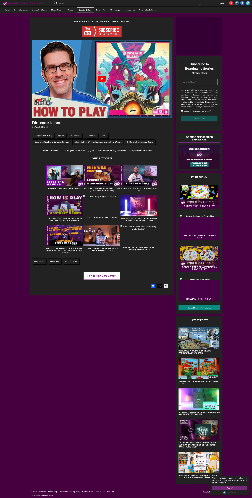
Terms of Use (100, 492)
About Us (42, 492)
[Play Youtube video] (102, 79)
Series (70, 10)
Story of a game (21, 10)
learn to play (39, 261)
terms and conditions (201, 111)
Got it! (230, 488)
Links (113, 492)
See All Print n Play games (199, 308)
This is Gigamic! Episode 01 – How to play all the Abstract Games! (65, 219)
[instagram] (237, 3)
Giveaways (115, 10)
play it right (54, 261)
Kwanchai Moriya (102, 142)
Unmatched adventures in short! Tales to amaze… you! (102, 249)
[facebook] (242, 3)
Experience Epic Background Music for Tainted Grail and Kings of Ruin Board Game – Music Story (197, 445)
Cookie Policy (87, 492)
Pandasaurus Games (144, 142)
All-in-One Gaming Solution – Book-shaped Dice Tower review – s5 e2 (199, 413)
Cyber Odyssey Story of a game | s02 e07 (139, 189)
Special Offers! (85, 10)
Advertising (52, 492)
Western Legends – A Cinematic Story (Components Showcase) (101, 189)
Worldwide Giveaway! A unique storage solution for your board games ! (197, 477)
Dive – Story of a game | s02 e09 (102, 218)
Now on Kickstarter (147, 10)
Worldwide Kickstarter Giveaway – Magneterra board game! (195, 352)
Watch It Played (41, 127)
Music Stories (57, 10)
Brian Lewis (48, 142)
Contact (222, 3)
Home (7, 10)
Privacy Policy (187, 104)
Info (108, 492)
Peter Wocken (116, 142)
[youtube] (231, 3)
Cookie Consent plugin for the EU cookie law (229, 492)
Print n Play (101, 10)
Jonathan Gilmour (61, 142)
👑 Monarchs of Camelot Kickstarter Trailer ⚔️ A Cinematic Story (139, 219)
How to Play (47, 136)
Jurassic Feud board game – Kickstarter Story (198, 383)
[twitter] (248, 3)
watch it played (71, 261)
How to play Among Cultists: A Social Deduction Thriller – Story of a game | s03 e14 (64, 250)
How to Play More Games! (101, 276)
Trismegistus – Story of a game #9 (64, 188)
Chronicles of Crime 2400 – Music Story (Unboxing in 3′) (139, 249)
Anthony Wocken (87, 142)
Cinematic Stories (39, 10)
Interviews (130, 10)
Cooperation (63, 492)
